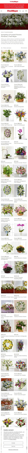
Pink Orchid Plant (18, 143)
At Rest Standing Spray (7, 200)
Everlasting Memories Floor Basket (6, 395)
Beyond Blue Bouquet (6, 106)
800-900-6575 (20, 7)
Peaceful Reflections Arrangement (6, 258)
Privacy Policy (13, 439)
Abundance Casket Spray (7, 297)
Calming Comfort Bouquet (5, 86)
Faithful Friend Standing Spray (20, 201)
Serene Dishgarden (19, 106)
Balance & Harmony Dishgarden (6, 181)
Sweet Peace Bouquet (6, 239)
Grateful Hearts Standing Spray (7, 336)
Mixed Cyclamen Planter (7, 277)
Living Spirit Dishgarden (20, 336)
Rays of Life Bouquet (19, 125)
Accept (13, 443)
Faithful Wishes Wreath (20, 316)
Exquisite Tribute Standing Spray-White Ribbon (19, 87)
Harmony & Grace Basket (20, 414)
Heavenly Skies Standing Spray (20, 356)
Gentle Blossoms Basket (20, 258)
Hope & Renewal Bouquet (5, 376)
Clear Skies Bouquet (19, 66)
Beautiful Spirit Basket (20, 220)
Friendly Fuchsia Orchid (20, 239)
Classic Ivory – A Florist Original (7, 67)
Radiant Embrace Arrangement (5, 221)
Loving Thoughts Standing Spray (18, 278)
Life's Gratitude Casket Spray (7, 317)
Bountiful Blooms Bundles (5, 415)
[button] (20, 10)
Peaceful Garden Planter (20, 162)
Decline (13, 446)
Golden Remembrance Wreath (6, 356)
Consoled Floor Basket (20, 375)
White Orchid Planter (6, 162)
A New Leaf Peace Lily (6, 125)
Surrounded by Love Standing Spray (6, 144)
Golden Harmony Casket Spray (20, 297)
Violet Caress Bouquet (20, 394)
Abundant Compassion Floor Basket (20, 181)
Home (2, 32)
